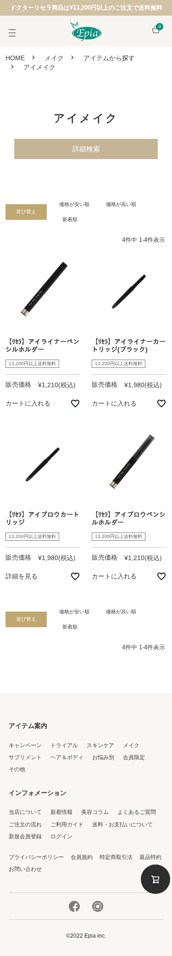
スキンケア (100, 745)
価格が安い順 (74, 204)
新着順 (70, 219)
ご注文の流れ (25, 824)
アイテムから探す (109, 58)
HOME (15, 58)
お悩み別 (103, 757)
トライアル (64, 745)
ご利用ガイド (66, 824)
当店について (25, 812)
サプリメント (25, 757)
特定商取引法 (116, 857)
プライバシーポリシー (36, 857)
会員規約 (82, 857)
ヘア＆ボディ (66, 757)
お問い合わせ (25, 869)
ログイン (61, 836)
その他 (17, 769)
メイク (54, 58)
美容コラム (95, 812)
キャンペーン (25, 745)
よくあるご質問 (136, 812)
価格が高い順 (121, 204)
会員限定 (134, 757)
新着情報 (61, 812)
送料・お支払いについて (122, 824)
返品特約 (150, 857)
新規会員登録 (25, 836)
